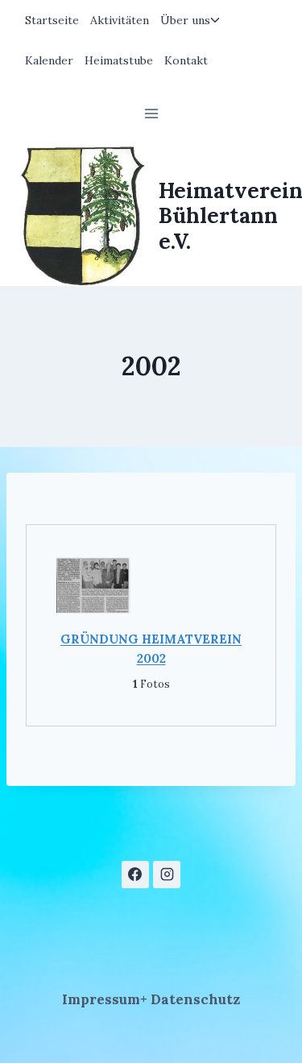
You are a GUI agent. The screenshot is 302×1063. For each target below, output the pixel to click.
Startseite (52, 20)
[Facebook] (135, 874)
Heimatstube (119, 60)
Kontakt (186, 60)
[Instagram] (166, 874)
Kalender (49, 60)
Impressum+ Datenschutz (151, 999)
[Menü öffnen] (151, 113)
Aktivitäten (119, 20)
